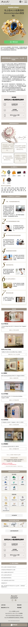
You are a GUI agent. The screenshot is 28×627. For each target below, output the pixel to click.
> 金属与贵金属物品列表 (14, 530)
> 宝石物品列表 (14, 515)
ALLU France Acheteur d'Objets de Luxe (14, 615)
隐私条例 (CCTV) (5, 607)
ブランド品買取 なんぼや (14, 611)
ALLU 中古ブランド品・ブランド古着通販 (14, 613)
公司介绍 (3, 605)
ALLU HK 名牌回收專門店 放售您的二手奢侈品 (14, 617)
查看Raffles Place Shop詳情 (14, 354)
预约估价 (15, 42)
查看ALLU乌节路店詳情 (14, 400)
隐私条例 (19, 605)
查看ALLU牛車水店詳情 (14, 330)
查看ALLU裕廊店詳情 (14, 378)
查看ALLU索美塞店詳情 (14, 448)
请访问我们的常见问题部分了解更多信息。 (14, 466)
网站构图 (19, 607)
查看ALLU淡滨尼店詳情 (14, 424)
